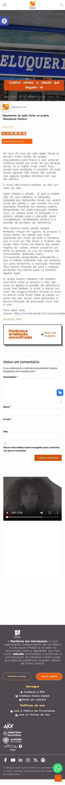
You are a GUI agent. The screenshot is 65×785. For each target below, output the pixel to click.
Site (5, 431)
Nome (7, 407)
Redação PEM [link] (12, 319)
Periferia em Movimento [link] (38, 97)
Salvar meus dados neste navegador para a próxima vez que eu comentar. (31, 449)
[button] (3, 133)
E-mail (7, 419)
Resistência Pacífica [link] (54, 97)
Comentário (10, 377)
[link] (4, 21)
